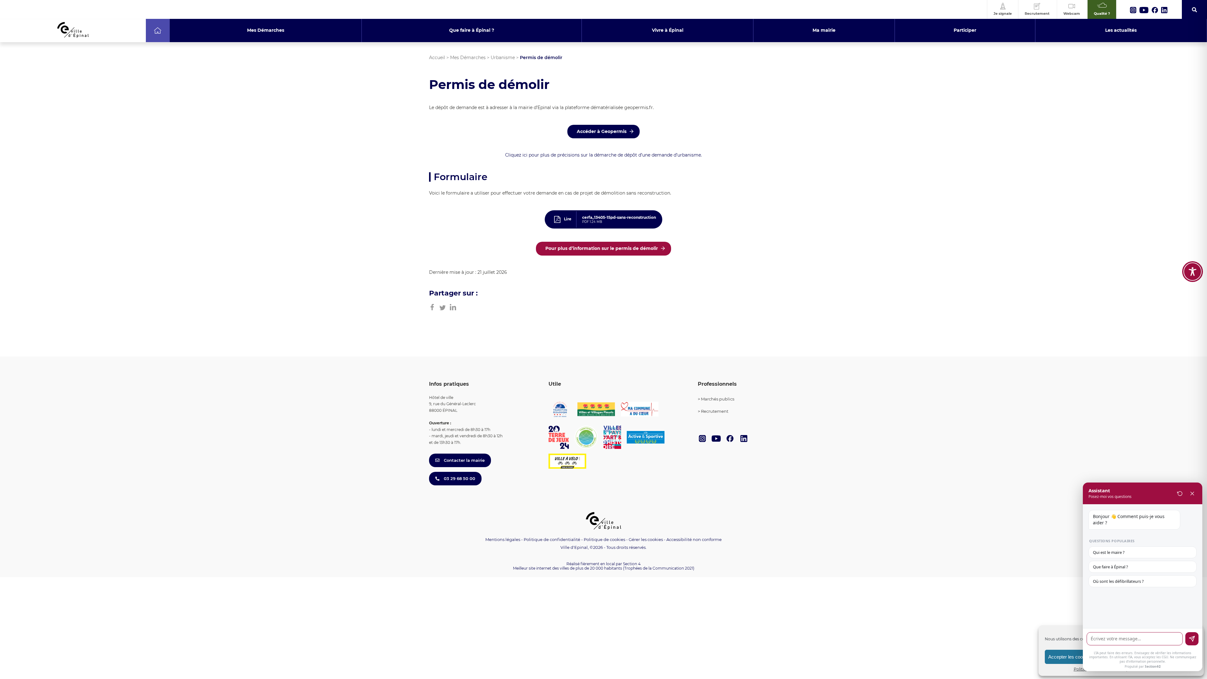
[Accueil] (157, 30)
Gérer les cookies (646, 539)
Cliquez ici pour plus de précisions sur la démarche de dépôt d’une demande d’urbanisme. (603, 155)
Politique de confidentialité (552, 539)
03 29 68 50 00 (459, 478)
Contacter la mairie (464, 460)
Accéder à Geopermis (601, 131)
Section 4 (632, 563)
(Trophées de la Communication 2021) (658, 568)
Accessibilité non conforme (694, 539)
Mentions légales (502, 539)
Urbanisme (503, 57)
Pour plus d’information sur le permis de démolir (601, 248)
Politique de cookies (604, 539)
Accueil (437, 57)
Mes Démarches (468, 57)
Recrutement (714, 411)
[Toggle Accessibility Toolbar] (1192, 271)
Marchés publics (717, 398)
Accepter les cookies (1069, 657)
